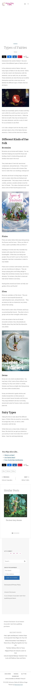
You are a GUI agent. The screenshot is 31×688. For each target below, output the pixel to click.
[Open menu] (24, 4)
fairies (8, 471)
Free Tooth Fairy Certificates (13, 460)
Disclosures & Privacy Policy (12, 585)
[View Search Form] (28, 4)
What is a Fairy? (9, 455)
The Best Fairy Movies (14, 520)
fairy (13, 471)
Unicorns (8, 674)
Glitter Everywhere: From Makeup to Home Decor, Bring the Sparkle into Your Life (15, 643)
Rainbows (15, 676)
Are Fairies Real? (9, 457)
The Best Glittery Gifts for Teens (15, 648)
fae (4, 471)
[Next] (25, 513)
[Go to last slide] (6, 513)
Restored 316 (18, 685)
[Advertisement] (15, 24)
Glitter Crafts (25, 478)
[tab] (12, 533)
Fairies (15, 43)
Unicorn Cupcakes (7, 478)
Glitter (23, 674)
